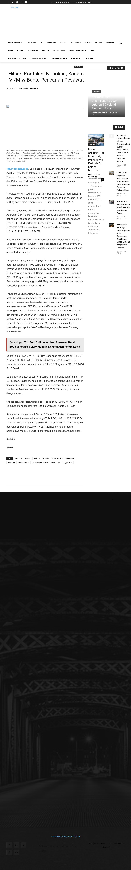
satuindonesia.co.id (17, 168)
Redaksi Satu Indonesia (94, 175)
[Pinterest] (45, 97)
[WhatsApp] (21, 2)
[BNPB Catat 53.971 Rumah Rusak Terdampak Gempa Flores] (111, 202)
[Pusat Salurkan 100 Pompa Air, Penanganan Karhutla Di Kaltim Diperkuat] (96, 140)
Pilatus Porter (23, 462)
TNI (59, 462)
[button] (121, 43)
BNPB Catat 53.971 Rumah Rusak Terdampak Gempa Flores (123, 207)
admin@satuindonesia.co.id (65, 836)
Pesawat (11, 462)
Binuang (18, 458)
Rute (53, 462)
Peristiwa (78, 67)
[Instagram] (13, 2)
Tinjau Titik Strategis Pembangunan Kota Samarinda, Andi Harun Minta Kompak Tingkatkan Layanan (123, 236)
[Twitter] (17, 2)
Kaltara (37, 458)
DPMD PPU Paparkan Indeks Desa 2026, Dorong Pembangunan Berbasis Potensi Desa (123, 181)
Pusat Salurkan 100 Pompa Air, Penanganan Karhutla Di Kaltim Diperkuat (96, 160)
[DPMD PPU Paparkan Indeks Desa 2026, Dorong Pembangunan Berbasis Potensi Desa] (111, 173)
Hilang (28, 458)
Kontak (46, 458)
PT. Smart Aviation (40, 462)
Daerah (92, 144)
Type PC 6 (68, 462)
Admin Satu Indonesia (28, 88)
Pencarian (70, 458)
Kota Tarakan (57, 458)
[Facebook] (8, 2)
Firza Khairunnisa (99, 112)
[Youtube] (26, 2)
